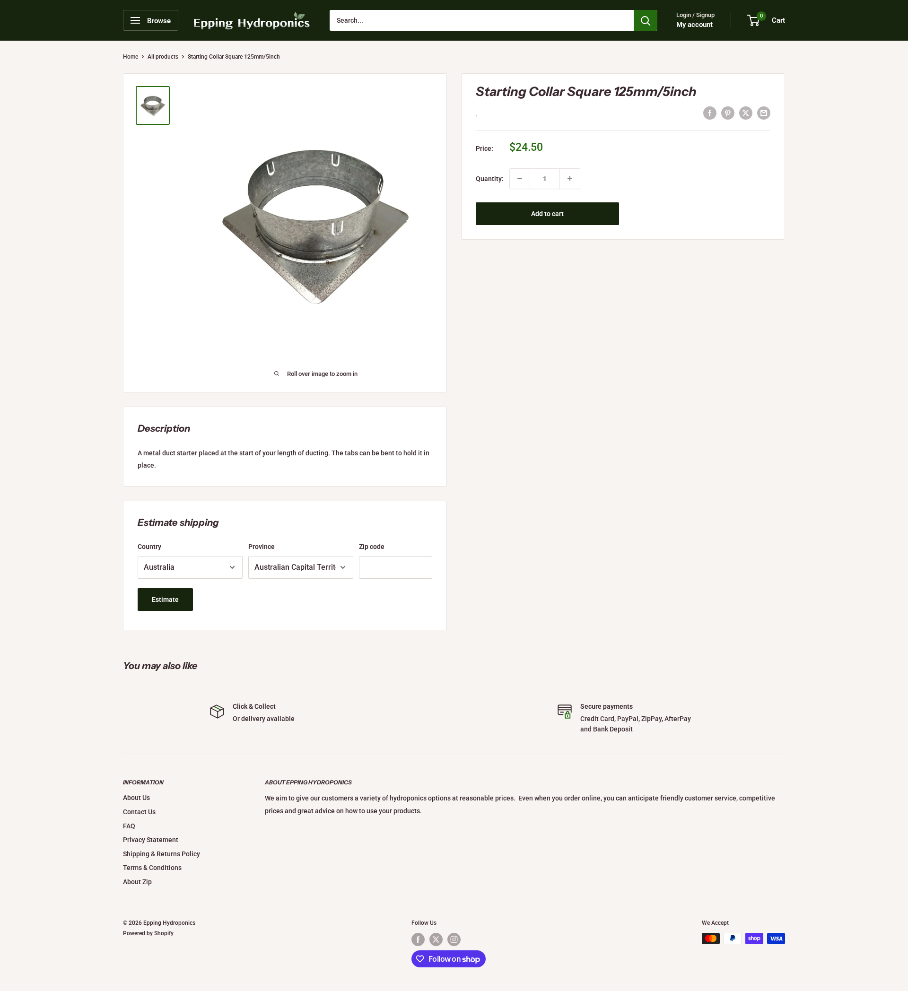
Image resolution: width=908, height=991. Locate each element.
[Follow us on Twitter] (436, 939)
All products (163, 56)
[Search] (645, 20)
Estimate (165, 599)
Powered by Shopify (148, 933)
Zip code (371, 546)
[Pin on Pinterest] (727, 113)
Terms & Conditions (152, 867)
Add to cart (547, 213)
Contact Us (139, 812)
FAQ (129, 826)
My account (694, 24)
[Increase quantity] (570, 178)
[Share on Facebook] (709, 113)
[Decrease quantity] (520, 178)
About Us (136, 797)
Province (261, 546)
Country (149, 546)
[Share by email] (763, 113)
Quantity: (490, 178)
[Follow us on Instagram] (454, 939)
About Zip (137, 882)
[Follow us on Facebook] (418, 939)
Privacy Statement (150, 839)
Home (130, 56)
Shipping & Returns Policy (161, 854)
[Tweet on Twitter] (745, 113)
